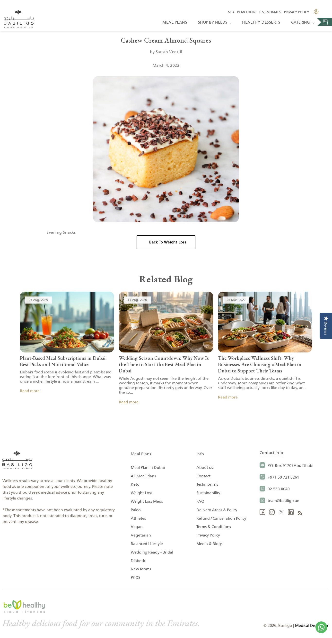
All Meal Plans (143, 476)
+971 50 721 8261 (283, 477)
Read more (30, 391)
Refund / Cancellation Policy (221, 518)
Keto (135, 484)
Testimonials (270, 12)
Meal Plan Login (241, 12)
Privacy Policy (296, 12)
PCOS (135, 578)
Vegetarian (141, 535)
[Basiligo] (19, 19)
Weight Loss (141, 493)
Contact (203, 476)
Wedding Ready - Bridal (152, 552)
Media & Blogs (209, 544)
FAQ (200, 501)
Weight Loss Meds (147, 501)
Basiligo (285, 626)
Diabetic (138, 561)
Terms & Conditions (213, 527)
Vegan (137, 527)
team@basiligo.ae (283, 501)
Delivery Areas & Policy (216, 510)
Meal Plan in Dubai (148, 468)
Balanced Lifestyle (147, 544)
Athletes (138, 518)
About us (204, 468)
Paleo (136, 510)
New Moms (141, 569)
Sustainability (208, 493)
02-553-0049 (279, 489)
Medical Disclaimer (311, 626)
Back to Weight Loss (167, 242)
